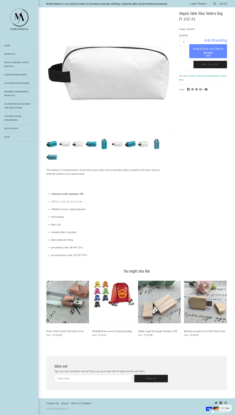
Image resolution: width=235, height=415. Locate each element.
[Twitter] (216, 403)
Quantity (183, 35)
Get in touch (11, 128)
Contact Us (221, 412)
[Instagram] (225, 403)
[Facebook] (221, 403)
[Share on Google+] (201, 89)
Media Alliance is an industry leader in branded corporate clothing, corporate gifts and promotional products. (107, 3)
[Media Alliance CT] (19, 19)
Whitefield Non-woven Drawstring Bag (112, 331)
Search (65, 403)
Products (9, 54)
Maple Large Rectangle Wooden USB (157, 331)
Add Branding (215, 40)
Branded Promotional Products (16, 94)
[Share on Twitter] (192, 89)
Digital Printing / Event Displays (16, 64)
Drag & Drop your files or (208, 50)
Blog (7, 137)
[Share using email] (206, 89)
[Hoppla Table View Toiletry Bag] (109, 73)
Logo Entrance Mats (15, 75)
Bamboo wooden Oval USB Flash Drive (204, 331)
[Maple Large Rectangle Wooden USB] (159, 302)
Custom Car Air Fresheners (12, 118)
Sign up (151, 378)
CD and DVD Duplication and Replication (17, 106)
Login (193, 3)
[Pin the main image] (196, 89)
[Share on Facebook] (188, 89)
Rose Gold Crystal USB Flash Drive (65, 331)
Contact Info (52, 403)
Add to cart (210, 64)
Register (202, 3)
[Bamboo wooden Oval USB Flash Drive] (205, 302)
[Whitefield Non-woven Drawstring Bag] (113, 302)
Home (7, 45)
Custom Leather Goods (17, 83)
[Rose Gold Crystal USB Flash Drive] (67, 302)
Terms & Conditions (81, 403)
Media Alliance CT (61, 409)
